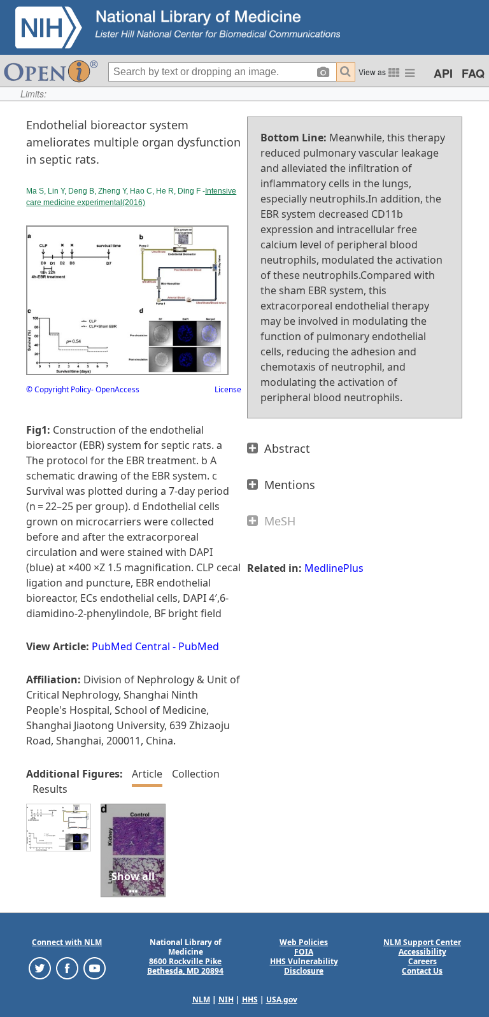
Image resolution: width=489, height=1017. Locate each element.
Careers (422, 961)
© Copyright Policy (58, 389)
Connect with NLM (67, 942)
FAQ (473, 73)
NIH (226, 999)
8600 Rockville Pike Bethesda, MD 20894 (185, 966)
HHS (250, 999)
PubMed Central (131, 646)
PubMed (198, 646)
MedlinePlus (334, 568)
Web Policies (304, 942)
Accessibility (422, 951)
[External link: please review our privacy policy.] (40, 967)
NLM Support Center (422, 942)
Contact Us (422, 970)
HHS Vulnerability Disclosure (304, 966)
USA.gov (281, 999)
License (228, 389)
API (443, 73)
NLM (201, 999)
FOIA (303, 951)
